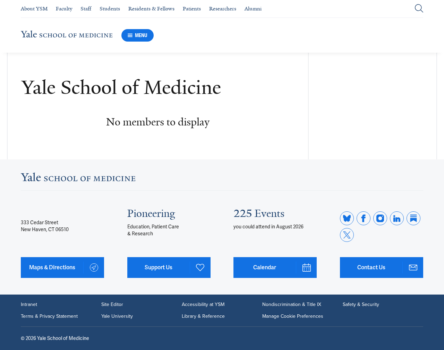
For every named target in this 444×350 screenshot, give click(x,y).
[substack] (413, 218)
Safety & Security (361, 304)
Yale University (117, 316)
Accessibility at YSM (203, 304)
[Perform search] (419, 9)
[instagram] (380, 218)
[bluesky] (347, 218)
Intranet (29, 304)
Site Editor (112, 304)
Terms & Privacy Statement (49, 316)
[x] (347, 235)
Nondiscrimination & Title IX (291, 304)
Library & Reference (203, 316)
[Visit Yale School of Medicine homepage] (78, 179)
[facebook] (363, 218)
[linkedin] (397, 218)
